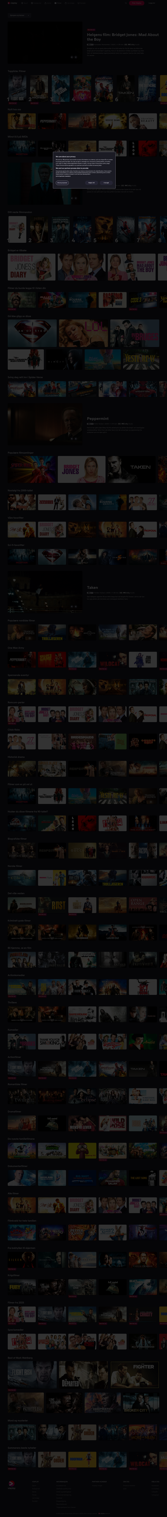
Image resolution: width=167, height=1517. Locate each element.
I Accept (106, 182)
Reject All (92, 182)
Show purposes (62, 182)
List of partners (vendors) (63, 176)
